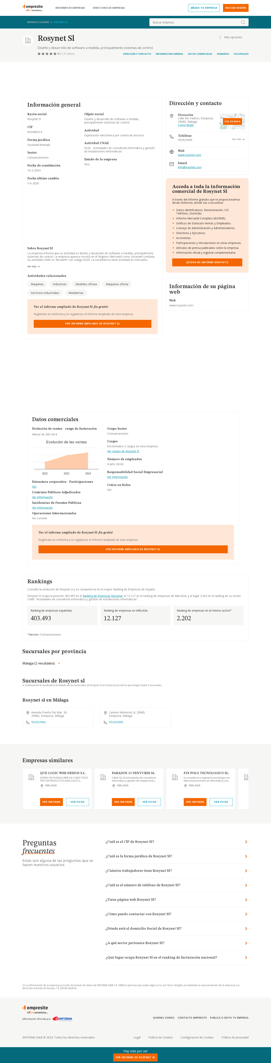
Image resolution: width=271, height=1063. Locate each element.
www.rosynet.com (189, 155)
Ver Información (42, 497)
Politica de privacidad (235, 1037)
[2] (43, 53)
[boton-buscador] (243, 22)
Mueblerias (76, 293)
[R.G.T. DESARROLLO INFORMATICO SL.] (246, 777)
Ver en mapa (232, 121)
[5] (55, 53)
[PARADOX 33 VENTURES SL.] (103, 777)
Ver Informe (51, 802)
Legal (137, 1037)
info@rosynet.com (190, 167)
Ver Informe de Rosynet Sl (135, 1057)
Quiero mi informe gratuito (207, 262)
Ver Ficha (77, 802)
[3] (47, 53)
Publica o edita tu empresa (229, 1017)
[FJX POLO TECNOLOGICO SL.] (175, 777)
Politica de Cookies (160, 1037)
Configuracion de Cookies (197, 1037)
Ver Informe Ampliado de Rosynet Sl (92, 323)
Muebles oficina (86, 284)
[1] (39, 53)
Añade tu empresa (204, 8)
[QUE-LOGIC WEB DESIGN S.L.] (31, 777)
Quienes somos (163, 1017)
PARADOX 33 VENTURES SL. (134, 773)
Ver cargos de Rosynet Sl (123, 451)
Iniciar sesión (235, 8)
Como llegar (186, 125)
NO (34, 486)
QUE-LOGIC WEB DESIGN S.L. (63, 773)
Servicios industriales (45, 293)
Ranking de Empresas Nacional (102, 596)
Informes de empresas (70, 8)
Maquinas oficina (117, 284)
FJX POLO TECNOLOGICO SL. (206, 773)
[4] (51, 53)
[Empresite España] (34, 8)
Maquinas (37, 284)
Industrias (59, 284)
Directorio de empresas (109, 8)
